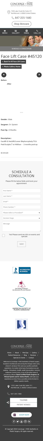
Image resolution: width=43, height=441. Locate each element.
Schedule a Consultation (21, 49)
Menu (4, 33)
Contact (31, 358)
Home (10, 353)
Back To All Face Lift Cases (14, 62)
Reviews (34, 355)
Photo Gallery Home (12, 67)
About (18, 353)
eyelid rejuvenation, (28, 370)
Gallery (16, 33)
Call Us (37, 33)
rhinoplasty (12, 370)
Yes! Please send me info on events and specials (24, 235)
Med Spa (26, 353)
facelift (19, 370)
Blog (26, 355)
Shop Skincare (21, 24)
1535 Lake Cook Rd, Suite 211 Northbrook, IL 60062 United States (23, 12)
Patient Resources (15, 355)
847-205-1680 (23, 17)
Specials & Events (20, 358)
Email (26, 33)
